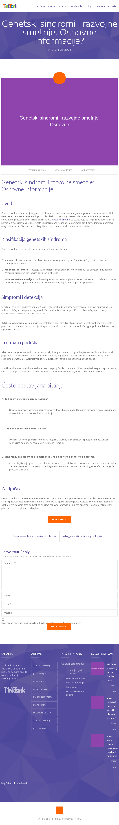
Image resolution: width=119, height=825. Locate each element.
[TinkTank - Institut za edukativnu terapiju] (10, 6)
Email (7, 604)
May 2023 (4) (39, 705)
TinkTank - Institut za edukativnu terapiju (60, 818)
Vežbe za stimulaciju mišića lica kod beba (112, 672)
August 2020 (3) (41, 720)
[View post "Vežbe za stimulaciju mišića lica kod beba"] (97, 668)
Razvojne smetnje (61, 219)
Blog (89, 6)
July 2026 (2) (39, 673)
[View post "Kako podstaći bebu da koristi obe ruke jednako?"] (97, 702)
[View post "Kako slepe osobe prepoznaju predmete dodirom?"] (97, 740)
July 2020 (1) (39, 728)
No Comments (87, 169)
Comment (10, 562)
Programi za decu (57, 6)
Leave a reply (58, 519)
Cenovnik (100, 6)
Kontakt (112, 6)
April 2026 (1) (40, 689)
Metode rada (75, 6)
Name (8, 595)
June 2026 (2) (39, 681)
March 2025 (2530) (42, 697)
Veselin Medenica (63, 169)
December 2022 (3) (42, 712)
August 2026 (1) (41, 665)
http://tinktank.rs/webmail (14, 783)
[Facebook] (59, 810)
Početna (41, 6)
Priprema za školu (37, 169)
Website (8, 612)
